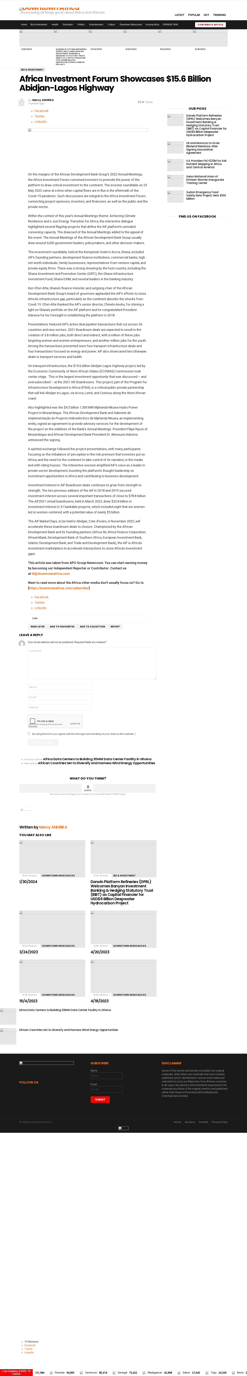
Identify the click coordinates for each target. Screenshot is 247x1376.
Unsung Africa (152, 24)
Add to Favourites (62, 626)
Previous (21, 48)
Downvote (124, 788)
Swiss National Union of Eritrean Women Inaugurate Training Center (205, 180)
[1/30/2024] (36, 38)
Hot (206, 15)
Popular (194, 15)
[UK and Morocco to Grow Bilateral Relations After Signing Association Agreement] (175, 147)
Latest (179, 15)
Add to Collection (92, 626)
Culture (111, 24)
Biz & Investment (39, 24)
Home (24, 24)
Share (21, 103)
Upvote (50, 788)
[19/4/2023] (175, 38)
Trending (219, 15)
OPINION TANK (170, 24)
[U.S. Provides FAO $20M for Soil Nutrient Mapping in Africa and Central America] (175, 165)
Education (68, 24)
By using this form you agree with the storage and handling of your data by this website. (84, 734)
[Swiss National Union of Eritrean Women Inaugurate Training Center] (175, 181)
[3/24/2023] (106, 38)
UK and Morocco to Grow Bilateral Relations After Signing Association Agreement (203, 148)
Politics (81, 24)
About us (190, 1122)
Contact (203, 1122)
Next (226, 48)
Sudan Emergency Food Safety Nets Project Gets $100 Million (206, 195)
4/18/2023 (200, 49)
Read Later (37, 626)
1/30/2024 (26, 49)
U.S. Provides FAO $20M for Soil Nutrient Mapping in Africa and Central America (206, 164)
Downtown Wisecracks (131, 24)
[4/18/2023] (210, 38)
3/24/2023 (96, 49)
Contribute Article (210, 24)
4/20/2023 (131, 49)
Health (55, 24)
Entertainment (96, 24)
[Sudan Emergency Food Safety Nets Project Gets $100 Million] (175, 197)
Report (115, 626)
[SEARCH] (168, 10)
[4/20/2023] (141, 38)
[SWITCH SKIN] (187, 24)
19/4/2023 (165, 49)
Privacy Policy (220, 1122)
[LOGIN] (230, 24)
